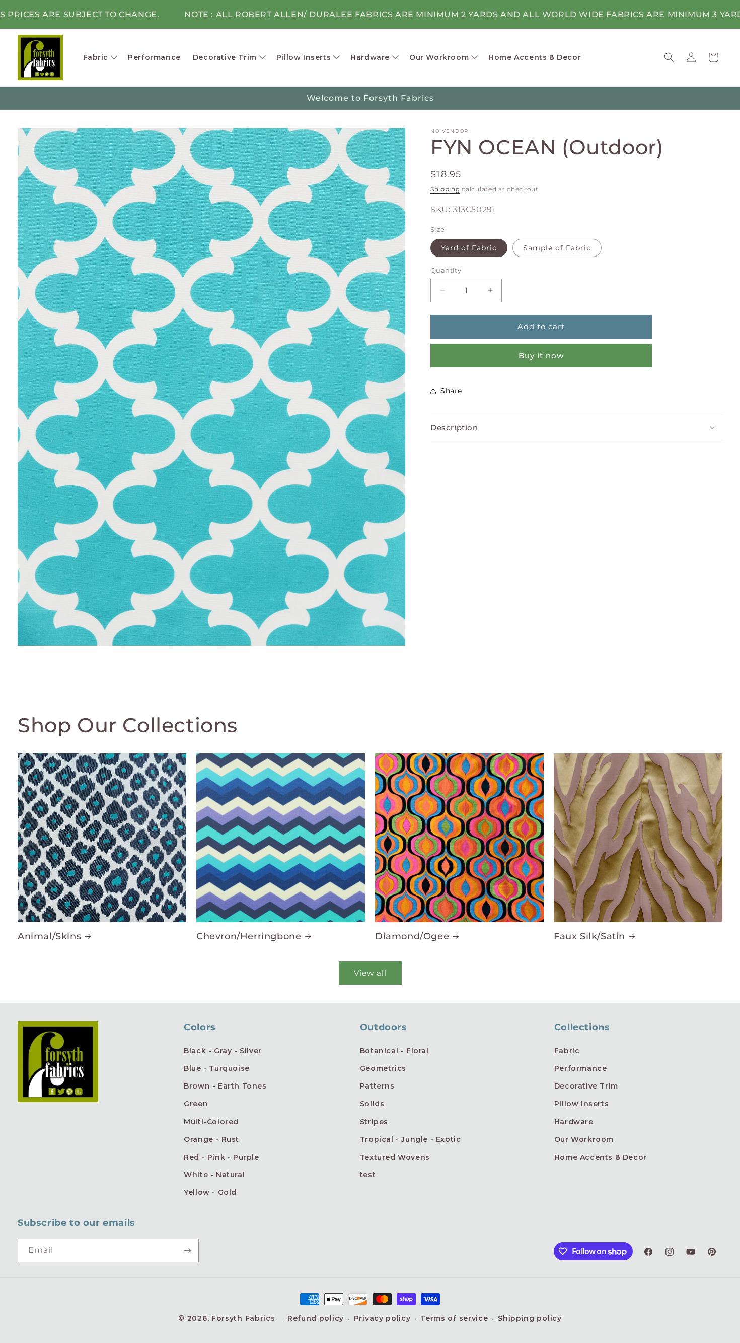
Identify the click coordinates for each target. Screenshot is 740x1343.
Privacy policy (382, 1318)
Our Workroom (584, 1139)
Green (196, 1103)
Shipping (445, 189)
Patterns (377, 1086)
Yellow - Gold (210, 1192)
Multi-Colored (211, 1121)
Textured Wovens (395, 1157)
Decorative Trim (586, 1086)
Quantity (445, 270)
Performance (580, 1068)
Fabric (567, 1050)
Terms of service (454, 1318)
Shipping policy (530, 1318)
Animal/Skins (49, 936)
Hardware (574, 1121)
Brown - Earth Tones (225, 1086)
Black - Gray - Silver (223, 1050)
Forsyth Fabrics (244, 1318)
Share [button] (451, 390)
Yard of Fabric (469, 247)
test (368, 1174)
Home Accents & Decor (600, 1157)
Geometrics (383, 1068)
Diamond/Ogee (412, 936)
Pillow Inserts (581, 1103)
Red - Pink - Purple (221, 1157)
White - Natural (214, 1174)
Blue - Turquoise (217, 1068)
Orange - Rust (211, 1139)
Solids (372, 1103)
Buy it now (541, 355)
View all (370, 973)
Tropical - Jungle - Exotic (410, 1139)
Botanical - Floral (394, 1050)
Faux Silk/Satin (589, 936)
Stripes (374, 1121)
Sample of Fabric (557, 247)
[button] (99, 57)
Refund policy (315, 1318)
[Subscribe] (187, 1250)
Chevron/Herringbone (248, 936)
